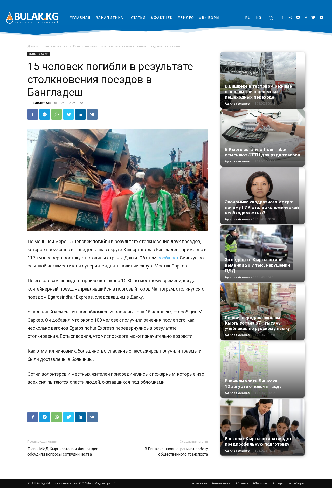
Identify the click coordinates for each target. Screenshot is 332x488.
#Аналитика (221, 483)
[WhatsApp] (56, 114)
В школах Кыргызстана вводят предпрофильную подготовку (258, 441)
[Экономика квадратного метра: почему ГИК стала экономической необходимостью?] (262, 195)
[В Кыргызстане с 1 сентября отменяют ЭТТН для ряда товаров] (262, 135)
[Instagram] (290, 17)
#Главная (199, 483)
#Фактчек (260, 483)
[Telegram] (297, 17)
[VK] (92, 114)
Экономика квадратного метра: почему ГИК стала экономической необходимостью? (262, 207)
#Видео (279, 483)
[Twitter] (313, 17)
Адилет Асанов (45, 103)
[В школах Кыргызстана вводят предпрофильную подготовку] (262, 427)
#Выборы (297, 483)
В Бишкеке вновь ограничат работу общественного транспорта (176, 451)
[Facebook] (282, 17)
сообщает (168, 257)
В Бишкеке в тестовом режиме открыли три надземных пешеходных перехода (258, 92)
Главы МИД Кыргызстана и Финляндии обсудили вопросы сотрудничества (62, 451)
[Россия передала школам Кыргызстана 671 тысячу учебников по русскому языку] (262, 311)
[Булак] (32, 17)
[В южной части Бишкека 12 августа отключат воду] (262, 369)
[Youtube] (321, 17)
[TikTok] (305, 17)
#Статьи (242, 483)
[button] (271, 18)
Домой (32, 46)
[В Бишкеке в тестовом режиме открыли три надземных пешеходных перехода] (262, 80)
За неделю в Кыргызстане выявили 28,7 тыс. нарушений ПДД (257, 265)
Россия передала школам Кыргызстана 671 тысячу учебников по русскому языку (257, 323)
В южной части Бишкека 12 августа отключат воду (253, 383)
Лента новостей (55, 46)
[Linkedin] (80, 114)
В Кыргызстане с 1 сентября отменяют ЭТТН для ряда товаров (262, 152)
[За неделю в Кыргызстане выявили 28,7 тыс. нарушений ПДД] (262, 247)
